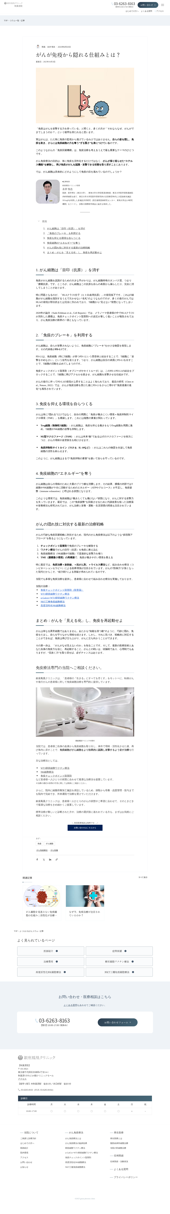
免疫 (39, 843)
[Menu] (162, 5)
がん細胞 (49, 843)
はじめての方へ (132, 11)
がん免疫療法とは (73, 1138)
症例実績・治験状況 (119, 1161)
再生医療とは (116, 1138)
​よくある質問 (70, 1005)
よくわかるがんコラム (29, 931)
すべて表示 (142, 877)
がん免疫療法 (42, 850)
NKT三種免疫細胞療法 (75, 1167)
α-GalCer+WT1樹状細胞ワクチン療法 (81, 1153)
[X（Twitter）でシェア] (43, 859)
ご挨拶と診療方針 (28, 1138)
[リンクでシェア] (56, 859)
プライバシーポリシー (126, 1177)
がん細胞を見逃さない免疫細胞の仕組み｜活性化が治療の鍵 (41, 913)
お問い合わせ (26, 1162)
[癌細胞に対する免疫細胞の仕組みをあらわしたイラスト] (42, 896)
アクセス (160, 11)
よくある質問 (146, 11)
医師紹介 (24, 1148)
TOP (6, 21)
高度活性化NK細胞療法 (75, 1162)
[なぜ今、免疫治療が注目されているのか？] (85, 896)
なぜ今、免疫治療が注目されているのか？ (84, 913)
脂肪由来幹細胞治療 (119, 1143)
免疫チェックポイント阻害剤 (78, 1157)
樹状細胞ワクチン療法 (75, 1148)
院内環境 (24, 1153)
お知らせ (24, 1167)
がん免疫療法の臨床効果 (76, 1143)
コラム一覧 (14, 21)
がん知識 (54, 850)
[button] (85, 221)
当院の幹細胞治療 (118, 1148)
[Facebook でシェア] (37, 859)
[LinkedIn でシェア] (50, 859)
